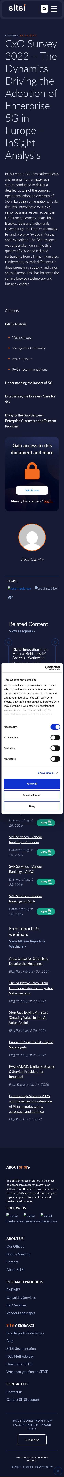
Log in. (48, 501)
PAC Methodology (20, 1356)
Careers (12, 1261)
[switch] (55, 737)
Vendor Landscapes (20, 1312)
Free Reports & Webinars (25, 1333)
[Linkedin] (32, 1218)
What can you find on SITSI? (27, 1371)
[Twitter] (15, 1218)
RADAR (13, 1289)
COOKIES (28, 1467)
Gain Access (32, 490)
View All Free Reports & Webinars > (27, 944)
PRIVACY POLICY (44, 1467)
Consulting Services (21, 1297)
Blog (9, 1340)
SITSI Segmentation (21, 1348)
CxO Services (16, 1305)
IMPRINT (16, 1467)
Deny (32, 806)
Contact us (14, 1391)
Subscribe (32, 1439)
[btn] (8, 642)
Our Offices (15, 1246)
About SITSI (15, 1269)
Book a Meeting (18, 1254)
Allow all (32, 783)
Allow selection (32, 795)
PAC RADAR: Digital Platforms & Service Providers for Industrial (32, 1071)
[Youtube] (49, 1218)
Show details (45, 772)
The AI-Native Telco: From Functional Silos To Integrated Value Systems (31, 987)
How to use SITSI (19, 1363)
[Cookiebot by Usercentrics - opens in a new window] (45, 668)
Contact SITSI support (22, 1399)
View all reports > (22, 631)
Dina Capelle (32, 559)
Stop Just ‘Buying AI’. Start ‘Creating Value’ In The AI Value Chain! (28, 1017)
